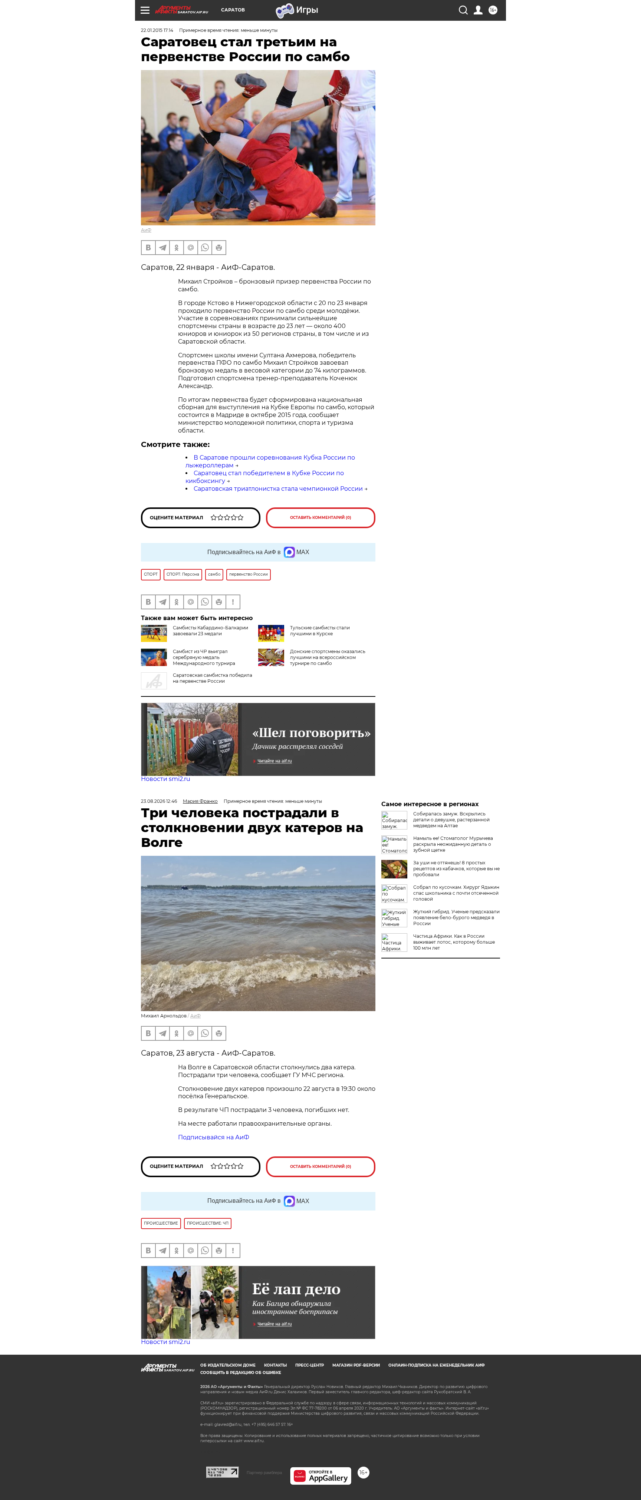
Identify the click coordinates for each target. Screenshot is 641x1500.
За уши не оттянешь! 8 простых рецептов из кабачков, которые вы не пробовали (456, 868)
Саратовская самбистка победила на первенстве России (212, 678)
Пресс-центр (309, 1365)
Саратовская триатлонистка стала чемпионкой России (278, 488)
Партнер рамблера (264, 1472)
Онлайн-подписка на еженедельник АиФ (436, 1365)
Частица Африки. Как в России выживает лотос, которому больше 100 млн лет (454, 942)
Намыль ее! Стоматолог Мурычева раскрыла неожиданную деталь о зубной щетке (453, 844)
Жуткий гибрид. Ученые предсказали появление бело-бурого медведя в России (456, 917)
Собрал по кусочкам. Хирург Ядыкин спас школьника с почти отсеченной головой (456, 893)
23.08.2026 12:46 (159, 801)
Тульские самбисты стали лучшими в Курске (320, 630)
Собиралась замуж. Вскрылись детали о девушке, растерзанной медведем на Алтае (451, 819)
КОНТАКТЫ (275, 1365)
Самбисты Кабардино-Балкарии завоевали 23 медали (210, 630)
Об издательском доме (228, 1365)
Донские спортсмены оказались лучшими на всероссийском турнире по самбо (327, 657)
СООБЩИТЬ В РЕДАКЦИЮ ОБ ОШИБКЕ (240, 1372)
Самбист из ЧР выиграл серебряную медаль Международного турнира (204, 657)
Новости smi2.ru (165, 778)
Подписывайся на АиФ (213, 1137)
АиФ (146, 230)
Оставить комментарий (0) (320, 517)
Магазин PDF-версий (356, 1365)
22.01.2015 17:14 (157, 30)
